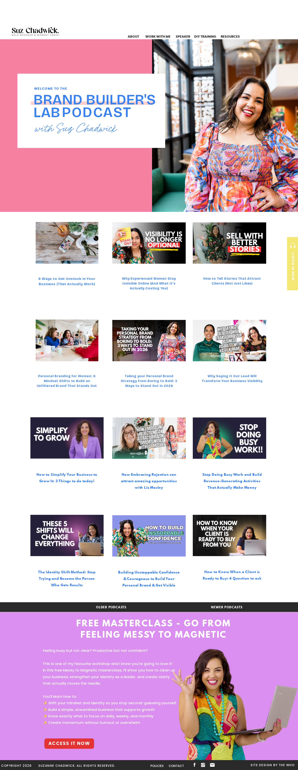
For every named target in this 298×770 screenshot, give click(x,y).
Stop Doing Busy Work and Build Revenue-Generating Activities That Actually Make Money (232, 481)
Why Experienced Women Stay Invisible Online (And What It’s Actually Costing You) (149, 283)
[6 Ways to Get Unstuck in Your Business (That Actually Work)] (67, 243)
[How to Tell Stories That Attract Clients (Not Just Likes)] (229, 243)
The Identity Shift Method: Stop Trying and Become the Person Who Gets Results (67, 578)
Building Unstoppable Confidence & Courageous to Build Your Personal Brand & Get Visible (149, 579)
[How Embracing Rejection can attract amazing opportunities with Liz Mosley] (149, 438)
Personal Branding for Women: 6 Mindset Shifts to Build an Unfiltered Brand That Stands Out (67, 381)
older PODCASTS (111, 607)
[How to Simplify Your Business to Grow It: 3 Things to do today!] (67, 438)
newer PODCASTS (227, 607)
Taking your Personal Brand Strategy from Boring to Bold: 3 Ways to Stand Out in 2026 (149, 381)
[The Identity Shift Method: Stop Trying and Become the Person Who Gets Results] (67, 535)
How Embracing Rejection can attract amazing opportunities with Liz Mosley (149, 481)
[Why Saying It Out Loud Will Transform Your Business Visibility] (229, 340)
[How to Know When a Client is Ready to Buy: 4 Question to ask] (229, 535)
